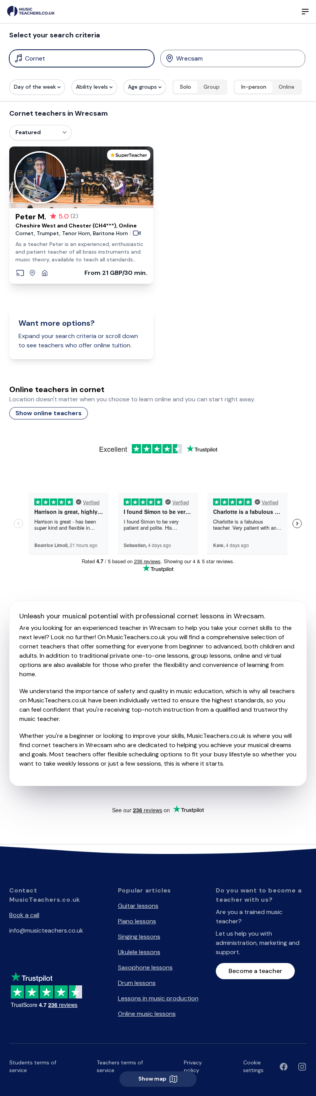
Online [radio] (286, 86)
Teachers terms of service (120, 1066)
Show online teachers (48, 413)
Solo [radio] (185, 86)
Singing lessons (139, 937)
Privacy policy (193, 1066)
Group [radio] (211, 86)
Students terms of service (32, 1066)
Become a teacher (255, 971)
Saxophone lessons (145, 967)
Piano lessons (137, 921)
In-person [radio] (253, 86)
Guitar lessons (138, 906)
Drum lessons (137, 983)
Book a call (24, 915)
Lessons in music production (158, 998)
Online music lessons (147, 1014)
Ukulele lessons (139, 952)
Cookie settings (253, 1066)
